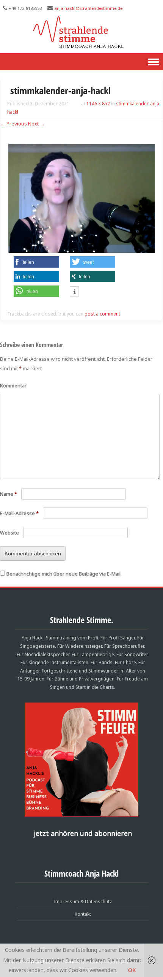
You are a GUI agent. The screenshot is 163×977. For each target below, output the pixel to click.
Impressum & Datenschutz (83, 901)
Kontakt (83, 914)
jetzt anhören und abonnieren (83, 833)
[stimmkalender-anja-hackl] (81, 250)
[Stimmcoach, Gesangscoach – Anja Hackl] (81, 47)
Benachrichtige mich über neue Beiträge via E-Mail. (64, 573)
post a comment (102, 314)
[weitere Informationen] (74, 292)
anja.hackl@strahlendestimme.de (88, 8)
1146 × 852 (98, 103)
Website (9, 532)
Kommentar (13, 385)
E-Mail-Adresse (19, 513)
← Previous (13, 123)
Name (8, 493)
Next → (36, 123)
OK (132, 970)
